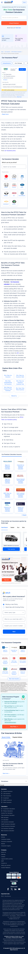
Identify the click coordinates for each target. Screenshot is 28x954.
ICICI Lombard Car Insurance (23, 661)
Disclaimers (4, 781)
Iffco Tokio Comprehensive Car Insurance (8, 382)
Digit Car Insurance (23, 651)
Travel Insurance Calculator (8, 826)
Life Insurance (6, 793)
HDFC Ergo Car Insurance (14, 661)
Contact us (4, 863)
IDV (18, 353)
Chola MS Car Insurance (14, 651)
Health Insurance (7, 800)
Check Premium (14, 23)
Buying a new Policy (12, 604)
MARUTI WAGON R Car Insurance (11, 545)
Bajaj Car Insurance (5, 651)
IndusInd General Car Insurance (14, 673)
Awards (3, 843)
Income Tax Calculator (7, 813)
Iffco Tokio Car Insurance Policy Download (8, 389)
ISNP (2, 861)
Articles (3, 837)
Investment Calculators (9, 808)
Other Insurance (7, 802)
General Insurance (7, 791)
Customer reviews (5, 839)
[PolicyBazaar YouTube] (19, 889)
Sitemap (3, 854)
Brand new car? (14, 27)
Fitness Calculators (8, 811)
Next (14, 631)
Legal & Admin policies (7, 858)
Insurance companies (6, 841)
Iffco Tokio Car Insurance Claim (20, 376)
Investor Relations (5, 867)
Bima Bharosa (8, 896)
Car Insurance (7, 51)
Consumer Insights (6, 845)
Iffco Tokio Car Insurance (8, 376)
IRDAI (2, 896)
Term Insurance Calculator (7, 815)
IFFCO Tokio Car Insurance (16, 51)
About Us (3, 852)
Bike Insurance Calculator (7, 830)
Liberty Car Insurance (22, 672)
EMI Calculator (4, 817)
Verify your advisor (6, 865)
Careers (3, 856)
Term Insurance (7, 795)
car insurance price (9, 150)
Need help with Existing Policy (15, 607)
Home (2, 51)
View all (13, 395)
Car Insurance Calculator (7, 828)
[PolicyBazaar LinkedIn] (15, 889)
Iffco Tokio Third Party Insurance (20, 388)
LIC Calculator (4, 819)
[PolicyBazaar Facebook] (8, 889)
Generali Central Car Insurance (5, 662)
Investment (6, 798)
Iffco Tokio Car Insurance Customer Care (20, 382)
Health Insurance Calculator (8, 824)
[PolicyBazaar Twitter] (11, 889)
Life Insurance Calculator (7, 822)
